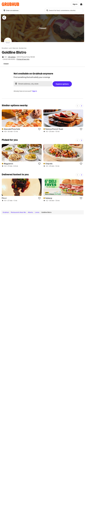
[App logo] (10, 4)
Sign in (34, 91)
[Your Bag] (81, 4)
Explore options (62, 84)
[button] (11, 10)
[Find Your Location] (16, 83)
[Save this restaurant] (39, 129)
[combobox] (63, 10)
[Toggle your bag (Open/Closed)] (81, 4)
